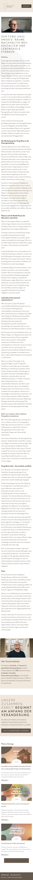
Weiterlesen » (5, 780)
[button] (16, 860)
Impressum (5, 874)
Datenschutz (15, 874)
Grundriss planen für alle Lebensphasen (13, 843)
